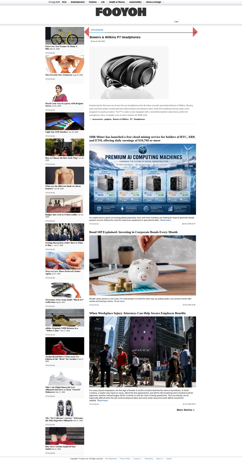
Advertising (149, 459)
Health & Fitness (117, 2)
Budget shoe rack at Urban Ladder (61, 214)
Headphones (139, 119)
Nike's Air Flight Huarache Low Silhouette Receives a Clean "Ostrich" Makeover (63, 389)
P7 (131, 119)
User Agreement (111, 459)
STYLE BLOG (50, 53)
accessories (97, 119)
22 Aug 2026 (54, 2)
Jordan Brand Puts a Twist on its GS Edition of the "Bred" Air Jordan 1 (62, 357)
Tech (64, 2)
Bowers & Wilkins (121, 119)
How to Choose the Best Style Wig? (61, 158)
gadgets (107, 119)
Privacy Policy (125, 459)
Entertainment (77, 2)
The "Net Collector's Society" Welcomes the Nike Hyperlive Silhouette (64, 419)
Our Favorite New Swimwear (58, 75)
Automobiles (135, 2)
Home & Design (153, 2)
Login (176, 21)
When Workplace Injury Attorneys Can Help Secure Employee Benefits (137, 313)
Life (103, 2)
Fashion (93, 2)
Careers (169, 459)
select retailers (128, 115)
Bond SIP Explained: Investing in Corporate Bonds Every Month (133, 232)
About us (159, 459)
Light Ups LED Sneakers (56, 132)
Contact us (137, 459)
